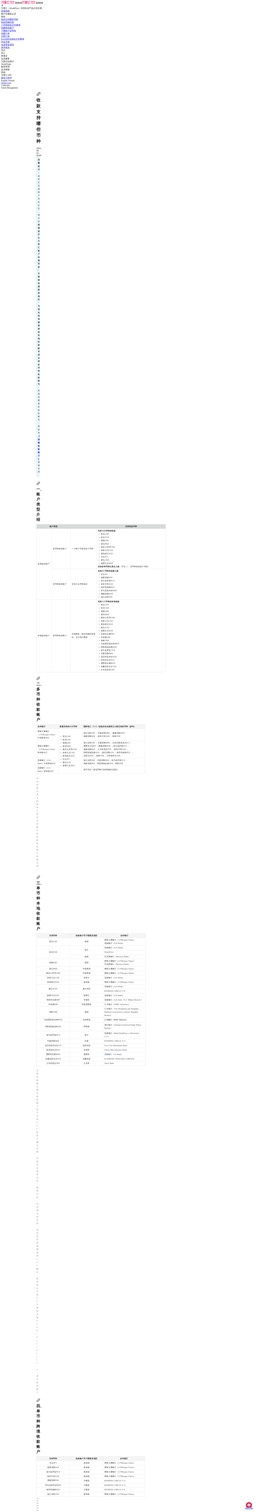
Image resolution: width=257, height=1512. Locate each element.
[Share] (37, 1500)
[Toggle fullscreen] (37, 1503)
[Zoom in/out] (37, 1505)
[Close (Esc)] (37, 1498)
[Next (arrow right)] (37, 1510)
